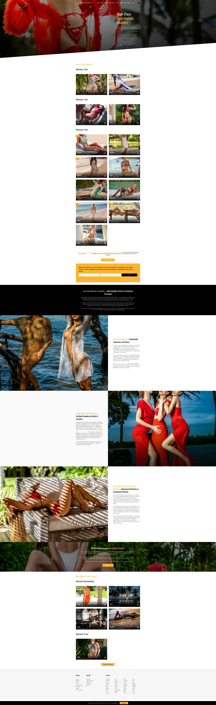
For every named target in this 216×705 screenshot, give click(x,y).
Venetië (133, 689)
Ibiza (115, 692)
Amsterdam (108, 679)
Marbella (125, 689)
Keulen (125, 679)
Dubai (116, 679)
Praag (133, 680)
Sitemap (77, 688)
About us (77, 679)
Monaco (125, 692)
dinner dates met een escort (83, 432)
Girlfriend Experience (89, 680)
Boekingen (77, 680)
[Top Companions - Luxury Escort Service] (84, 2)
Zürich (133, 691)
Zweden (133, 692)
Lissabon (125, 682)
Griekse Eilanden (117, 689)
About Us (102, 2)
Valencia (133, 688)
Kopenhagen (126, 680)
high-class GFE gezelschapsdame (121, 363)
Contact (129, 2)
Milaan (125, 691)
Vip (134, 2)
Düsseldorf (116, 682)
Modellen (77, 683)
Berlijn (107, 686)
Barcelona (107, 683)
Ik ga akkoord (124, 703)
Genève (116, 686)
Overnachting (88, 683)
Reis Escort (88, 685)
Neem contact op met (79, 685)
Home (99, 2)
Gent (115, 688)
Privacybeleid (78, 686)
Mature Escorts (88, 682)
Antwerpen (107, 680)
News (126, 2)
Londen (125, 683)
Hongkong (116, 691)
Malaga (125, 688)
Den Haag (107, 692)
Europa (116, 683)
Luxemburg (125, 685)
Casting (117, 2)
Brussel (107, 689)
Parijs (133, 679)
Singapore (134, 685)
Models (106, 2)
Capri (107, 691)
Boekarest (107, 688)
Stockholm (134, 686)
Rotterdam (134, 683)
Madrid (125, 686)
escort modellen (96, 309)
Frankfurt (116, 685)
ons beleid (114, 703)
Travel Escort (112, 2)
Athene (107, 682)
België (107, 685)
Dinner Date (88, 679)
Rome (133, 682)
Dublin (116, 680)
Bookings (121, 2)
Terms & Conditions (79, 689)
